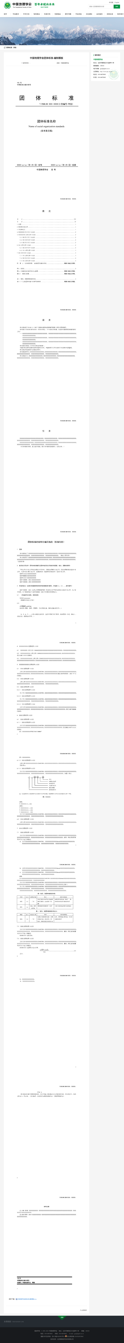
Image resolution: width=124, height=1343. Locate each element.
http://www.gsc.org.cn (106, 71)
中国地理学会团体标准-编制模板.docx (27, 1299)
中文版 (111, 2)
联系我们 (120, 14)
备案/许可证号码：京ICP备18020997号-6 (53, 1336)
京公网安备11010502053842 (75, 1336)
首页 (5, 14)
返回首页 (84, 1310)
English (117, 2)
